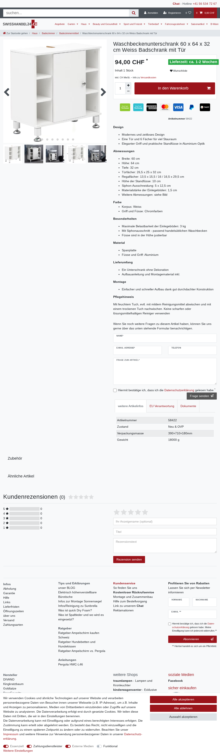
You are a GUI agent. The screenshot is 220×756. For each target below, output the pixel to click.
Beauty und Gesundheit (105, 24)
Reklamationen (123, 610)
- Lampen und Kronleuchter (132, 683)
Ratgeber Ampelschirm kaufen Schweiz (78, 635)
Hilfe (6, 597)
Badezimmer (48, 33)
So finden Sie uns (125, 587)
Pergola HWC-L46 (70, 664)
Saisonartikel (198, 24)
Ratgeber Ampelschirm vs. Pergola (81, 651)
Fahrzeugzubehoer (175, 24)
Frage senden (199, 396)
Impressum (10, 734)
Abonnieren (191, 639)
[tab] (131, 406)
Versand (8, 620)
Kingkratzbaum (13, 684)
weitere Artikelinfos (130, 406)
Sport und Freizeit (133, 24)
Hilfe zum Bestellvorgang (130, 601)
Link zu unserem (128, 606)
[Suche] (134, 13)
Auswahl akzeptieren (183, 716)
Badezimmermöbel (69, 33)
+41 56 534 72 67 (205, 3)
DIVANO (8, 679)
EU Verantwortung (162, 406)
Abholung (9, 588)
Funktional (110, 746)
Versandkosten (148, 77)
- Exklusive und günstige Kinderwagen (135, 692)
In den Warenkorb (173, 88)
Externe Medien (83, 746)
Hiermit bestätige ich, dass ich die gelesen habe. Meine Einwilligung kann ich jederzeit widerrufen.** (194, 627)
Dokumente (188, 406)
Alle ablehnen (183, 708)
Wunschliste (180, 70)
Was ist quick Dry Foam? (75, 610)
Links (6, 602)
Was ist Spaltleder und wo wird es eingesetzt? (81, 617)
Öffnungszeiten (13, 611)
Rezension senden (129, 559)
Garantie (9, 593)
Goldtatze (9, 688)
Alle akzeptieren (183, 699)
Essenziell (17, 746)
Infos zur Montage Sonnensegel (80, 601)
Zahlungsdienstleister (47, 746)
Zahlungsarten (13, 624)
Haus (84, 24)
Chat (176, 3)
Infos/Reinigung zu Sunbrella (77, 606)
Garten (72, 24)
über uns (9, 615)
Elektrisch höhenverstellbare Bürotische (77, 594)
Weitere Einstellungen (18, 750)
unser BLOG (66, 587)
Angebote (60, 24)
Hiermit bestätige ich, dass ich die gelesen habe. (166, 390)
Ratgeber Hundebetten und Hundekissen (76, 644)
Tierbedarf (153, 24)
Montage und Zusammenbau (133, 596)
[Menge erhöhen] (128, 85)
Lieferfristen (11, 606)
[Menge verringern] (128, 91)
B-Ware (214, 24)
